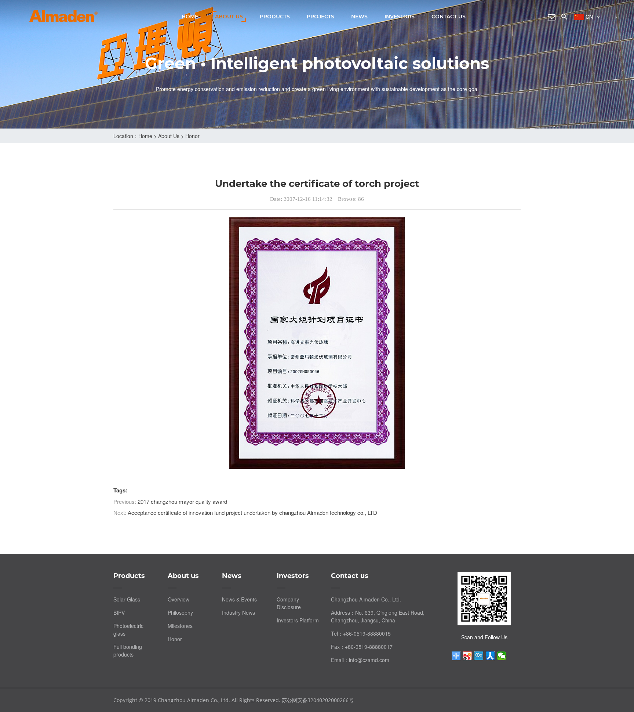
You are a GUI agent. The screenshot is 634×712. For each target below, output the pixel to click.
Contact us (448, 16)
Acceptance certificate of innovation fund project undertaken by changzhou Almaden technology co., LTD (252, 512)
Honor (192, 136)
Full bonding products (127, 650)
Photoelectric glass (128, 629)
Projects (320, 16)
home (145, 136)
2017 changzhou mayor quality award (182, 501)
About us (229, 16)
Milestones (180, 625)
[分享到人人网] (490, 655)
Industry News (238, 612)
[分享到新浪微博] (467, 655)
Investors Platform (298, 620)
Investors (400, 16)
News (359, 16)
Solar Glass (126, 599)
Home (190, 16)
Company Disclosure (289, 603)
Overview (178, 599)
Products (275, 16)
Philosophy (180, 612)
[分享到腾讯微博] (479, 655)
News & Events (239, 599)
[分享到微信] (501, 655)
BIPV (119, 612)
